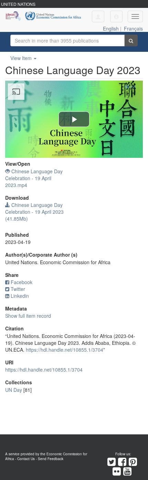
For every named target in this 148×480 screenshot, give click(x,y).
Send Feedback (50, 458)
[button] (116, 16)
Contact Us (26, 458)
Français (133, 28)
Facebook (21, 282)
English (111, 28)
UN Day (13, 389)
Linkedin (20, 295)
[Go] (131, 40)
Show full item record (28, 315)
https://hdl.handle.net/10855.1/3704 (64, 349)
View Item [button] (21, 58)
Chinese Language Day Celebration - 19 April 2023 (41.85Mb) (34, 211)
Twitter (18, 288)
